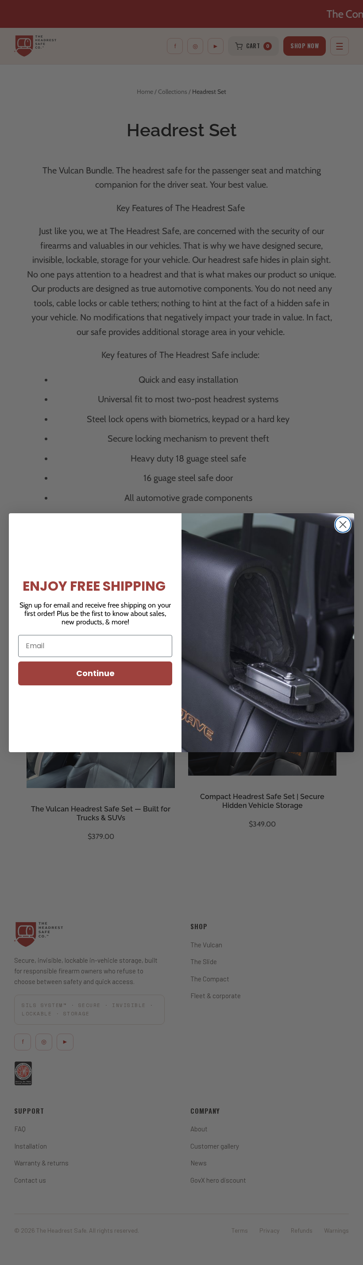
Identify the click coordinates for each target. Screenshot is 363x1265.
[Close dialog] (343, 524)
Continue (95, 673)
